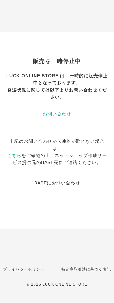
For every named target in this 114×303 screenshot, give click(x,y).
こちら (14, 155)
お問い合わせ (57, 113)
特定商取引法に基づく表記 (86, 269)
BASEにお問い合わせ (57, 182)
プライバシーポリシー (23, 269)
